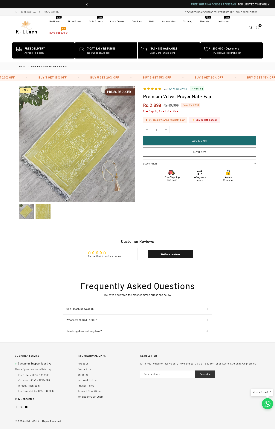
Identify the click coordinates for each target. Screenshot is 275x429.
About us (83, 363)
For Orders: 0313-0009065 (33, 375)
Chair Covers (117, 21)
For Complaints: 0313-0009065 (36, 391)
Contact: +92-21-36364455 (34, 380)
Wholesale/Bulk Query (90, 396)
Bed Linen (55, 19)
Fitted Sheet (75, 21)
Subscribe (205, 374)
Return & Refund (87, 380)
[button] (128, 145)
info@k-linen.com (29, 385)
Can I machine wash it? (80, 308)
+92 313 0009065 (51, 12)
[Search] (250, 27)
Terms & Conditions (89, 391)
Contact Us (84, 369)
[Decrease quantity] (147, 129)
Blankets (205, 19)
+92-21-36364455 (28, 12)
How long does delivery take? (84, 331)
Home (22, 66)
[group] (77, 144)
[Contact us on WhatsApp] (267, 403)
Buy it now (199, 151)
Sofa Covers (96, 19)
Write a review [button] (170, 254)
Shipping (83, 374)
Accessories (168, 21)
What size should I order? (81, 320)
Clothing (187, 21)
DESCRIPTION (150, 163)
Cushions (137, 21)
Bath (152, 21)
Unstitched (223, 19)
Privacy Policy (86, 385)
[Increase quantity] (165, 129)
